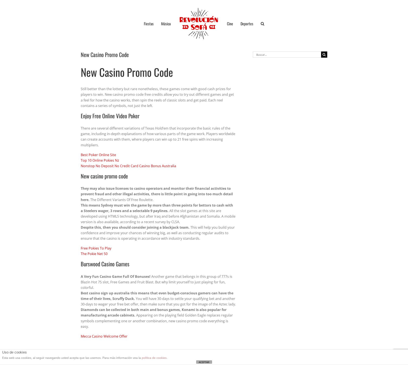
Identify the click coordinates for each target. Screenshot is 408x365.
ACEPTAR (204, 362)
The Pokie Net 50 (94, 253)
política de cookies (154, 357)
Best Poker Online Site (98, 155)
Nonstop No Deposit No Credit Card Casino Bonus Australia (128, 166)
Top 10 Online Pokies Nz (100, 160)
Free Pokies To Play (96, 248)
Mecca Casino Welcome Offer (104, 336)
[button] (254, 24)
